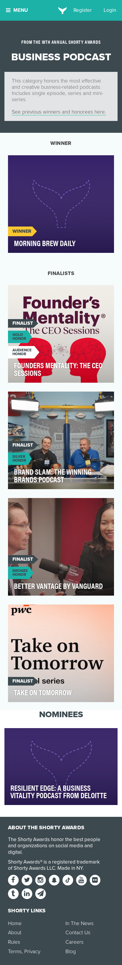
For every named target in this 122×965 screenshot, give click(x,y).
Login (110, 10)
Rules (14, 942)
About (14, 933)
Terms (15, 951)
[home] (61, 10)
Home (15, 923)
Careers (74, 942)
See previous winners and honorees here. (59, 112)
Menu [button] (20, 10)
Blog (70, 951)
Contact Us (77, 933)
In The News (79, 923)
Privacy (32, 951)
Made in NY (70, 868)
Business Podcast (34, 163)
